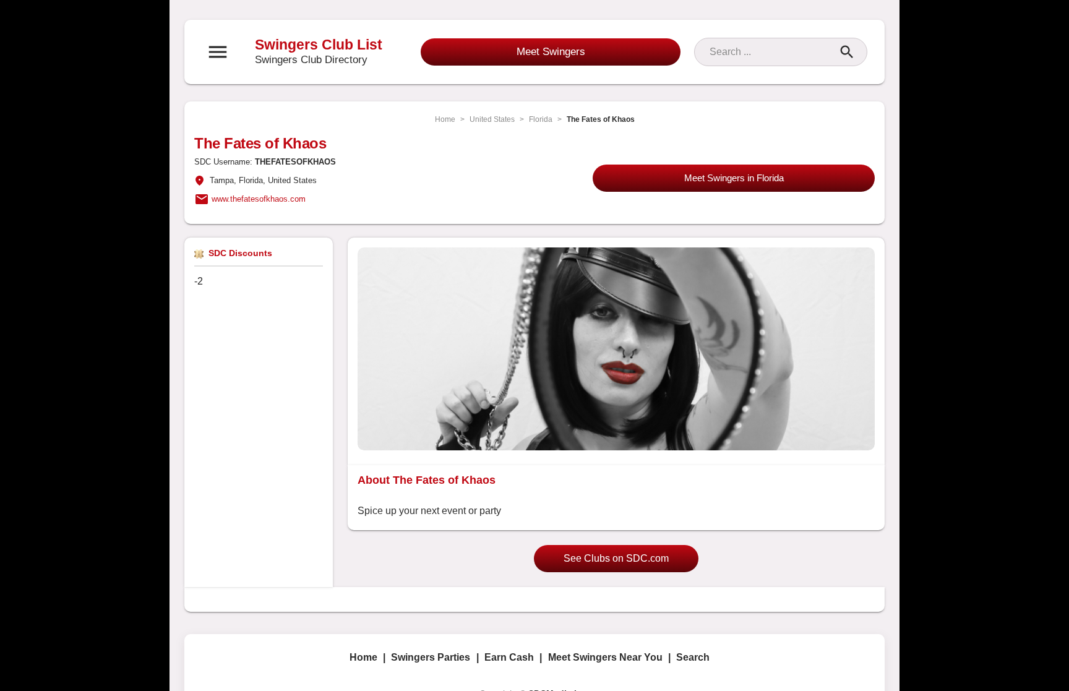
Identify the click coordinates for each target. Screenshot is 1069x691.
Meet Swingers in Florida (734, 178)
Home (445, 119)
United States (492, 119)
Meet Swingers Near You (605, 657)
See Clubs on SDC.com (616, 558)
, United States (290, 180)
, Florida (248, 180)
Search (693, 657)
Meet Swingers (551, 52)
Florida (540, 119)
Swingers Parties (430, 657)
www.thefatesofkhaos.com (259, 199)
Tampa (222, 180)
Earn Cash (509, 657)
